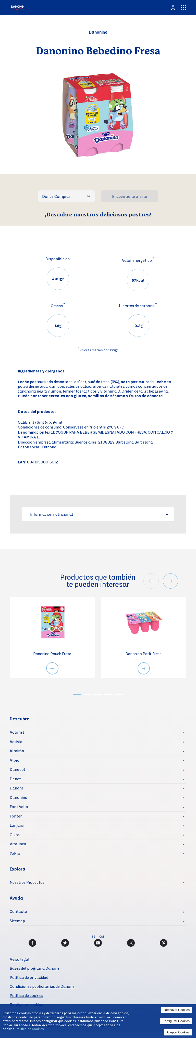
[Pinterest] (163, 943)
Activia (16, 741)
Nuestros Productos (27, 882)
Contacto (18, 911)
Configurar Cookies (176, 1021)
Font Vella (19, 806)
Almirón (17, 750)
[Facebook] (32, 943)
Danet (15, 778)
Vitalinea (18, 843)
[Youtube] (98, 943)
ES (93, 936)
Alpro (14, 760)
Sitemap (17, 920)
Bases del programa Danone (34, 968)
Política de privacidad (29, 977)
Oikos (15, 834)
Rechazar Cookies (177, 1010)
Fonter (16, 816)
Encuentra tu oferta (129, 196)
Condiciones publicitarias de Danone (42, 986)
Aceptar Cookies (178, 1032)
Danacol (17, 769)
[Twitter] (65, 943)
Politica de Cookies (30, 1029)
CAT (101, 936)
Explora (17, 869)
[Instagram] (131, 943)
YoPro (15, 853)
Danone (17, 787)
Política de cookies (26, 995)
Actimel (17, 732)
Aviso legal (19, 959)
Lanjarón (18, 825)
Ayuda (16, 898)
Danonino (18, 797)
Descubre (19, 718)
